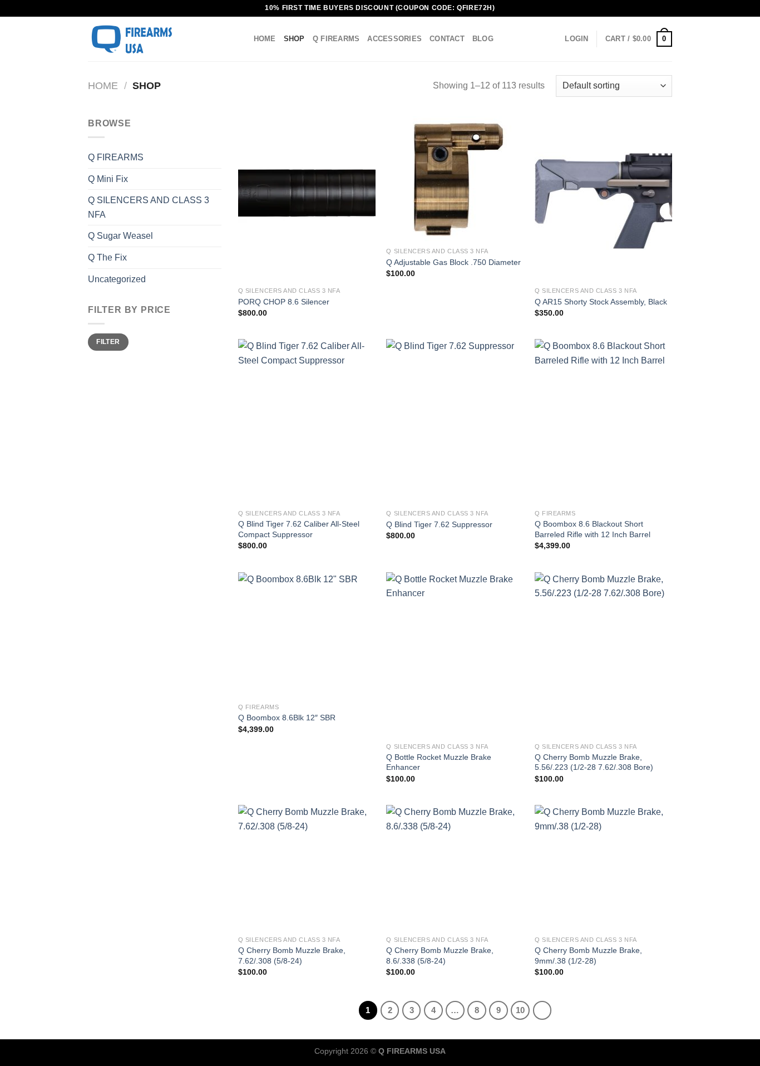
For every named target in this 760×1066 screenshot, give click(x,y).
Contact (447, 39)
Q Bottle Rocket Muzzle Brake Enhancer (438, 762)
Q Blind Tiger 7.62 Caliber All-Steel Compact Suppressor (298, 529)
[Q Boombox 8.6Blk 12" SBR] (307, 634)
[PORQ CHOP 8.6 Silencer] (307, 198)
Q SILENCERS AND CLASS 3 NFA (148, 207)
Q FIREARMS (336, 39)
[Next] (542, 1010)
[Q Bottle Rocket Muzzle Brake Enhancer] (455, 654)
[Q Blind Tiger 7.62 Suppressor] (455, 421)
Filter (108, 342)
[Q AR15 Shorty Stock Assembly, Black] (603, 198)
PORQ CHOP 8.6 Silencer (283, 301)
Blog (482, 39)
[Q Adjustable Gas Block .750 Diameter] (455, 179)
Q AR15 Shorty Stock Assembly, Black (601, 301)
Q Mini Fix (108, 179)
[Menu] (222, 38)
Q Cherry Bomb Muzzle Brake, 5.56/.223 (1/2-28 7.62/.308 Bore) (594, 762)
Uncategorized (117, 279)
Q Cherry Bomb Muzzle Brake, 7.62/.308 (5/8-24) (292, 955)
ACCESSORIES (394, 39)
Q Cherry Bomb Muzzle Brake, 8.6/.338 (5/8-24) (439, 955)
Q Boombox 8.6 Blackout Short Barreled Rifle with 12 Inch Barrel (592, 529)
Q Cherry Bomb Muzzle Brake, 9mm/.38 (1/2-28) (588, 955)
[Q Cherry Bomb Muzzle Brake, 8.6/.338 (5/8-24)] (455, 867)
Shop (294, 39)
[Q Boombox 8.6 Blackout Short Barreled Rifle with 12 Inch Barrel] (603, 421)
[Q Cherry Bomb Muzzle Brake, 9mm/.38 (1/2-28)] (603, 867)
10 (520, 1010)
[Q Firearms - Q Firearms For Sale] (143, 39)
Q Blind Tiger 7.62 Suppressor (439, 524)
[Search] (241, 39)
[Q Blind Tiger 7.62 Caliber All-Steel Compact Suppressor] (307, 421)
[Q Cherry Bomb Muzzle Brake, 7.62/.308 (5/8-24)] (307, 867)
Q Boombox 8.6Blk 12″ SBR (286, 717)
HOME (265, 39)
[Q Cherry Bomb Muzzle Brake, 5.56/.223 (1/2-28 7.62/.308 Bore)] (603, 654)
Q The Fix (107, 257)
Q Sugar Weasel (120, 235)
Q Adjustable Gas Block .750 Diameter (453, 262)
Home (103, 85)
